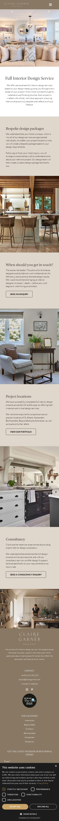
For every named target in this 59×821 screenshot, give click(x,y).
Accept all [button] (15, 806)
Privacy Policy (42, 783)
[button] (29, 814)
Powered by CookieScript (29, 818)
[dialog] (29, 792)
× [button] (56, 766)
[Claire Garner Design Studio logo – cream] (16, 4)
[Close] (52, 382)
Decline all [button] (43, 806)
